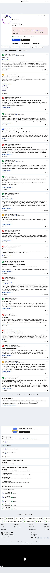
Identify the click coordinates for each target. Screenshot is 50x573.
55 (34, 394)
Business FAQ (31, 526)
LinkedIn (48, 538)
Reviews (15, 44)
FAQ (14, 526)
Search (45, 1)
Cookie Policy (46, 529)
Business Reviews (34, 535)
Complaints (26, 44)
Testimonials (3, 529)
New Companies (34, 534)
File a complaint (25, 39)
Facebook (38, 538)
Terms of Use (46, 526)
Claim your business (32, 529)
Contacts (36, 44)
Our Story (2, 526)
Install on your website (24, 432)
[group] (5, 47)
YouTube (44, 538)
